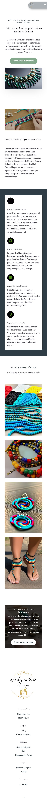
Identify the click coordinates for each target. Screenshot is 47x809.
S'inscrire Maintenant (23, 642)
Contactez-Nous (23, 734)
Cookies (23, 771)
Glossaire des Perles (23, 755)
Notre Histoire (23, 714)
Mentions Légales (23, 768)
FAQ (23, 730)
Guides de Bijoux (23, 747)
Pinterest (23, 784)
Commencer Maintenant (23, 61)
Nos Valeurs (23, 718)
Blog (23, 751)
